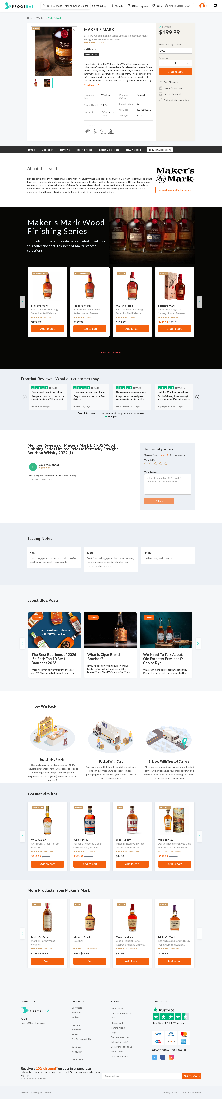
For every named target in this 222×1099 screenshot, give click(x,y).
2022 (162, 50)
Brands (76, 1024)
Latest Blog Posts (109, 149)
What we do (117, 1008)
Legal (113, 1032)
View (47, 961)
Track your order (119, 1056)
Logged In (164, 455)
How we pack (133, 149)
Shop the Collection (111, 352)
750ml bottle (91, 54)
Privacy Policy (170, 1092)
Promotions (117, 1051)
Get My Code (192, 1076)
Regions (76, 1046)
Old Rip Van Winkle (81, 1039)
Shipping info (117, 1022)
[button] (111, 6)
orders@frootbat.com (33, 1022)
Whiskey (40, 18)
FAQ (113, 1018)
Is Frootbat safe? (119, 1042)
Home (30, 18)
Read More (90, 85)
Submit (159, 501)
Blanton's (76, 1029)
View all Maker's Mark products (175, 190)
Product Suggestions (160, 149)
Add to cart (175, 71)
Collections (78, 1059)
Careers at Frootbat (121, 1013)
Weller (75, 1034)
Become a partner (120, 1037)
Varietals (77, 1007)
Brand (31, 149)
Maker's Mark (54, 18)
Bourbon (76, 1012)
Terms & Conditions (191, 1092)
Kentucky (77, 1051)
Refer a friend (118, 1027)
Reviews (65, 149)
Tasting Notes (84, 149)
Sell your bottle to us (121, 1046)
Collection (47, 149)
